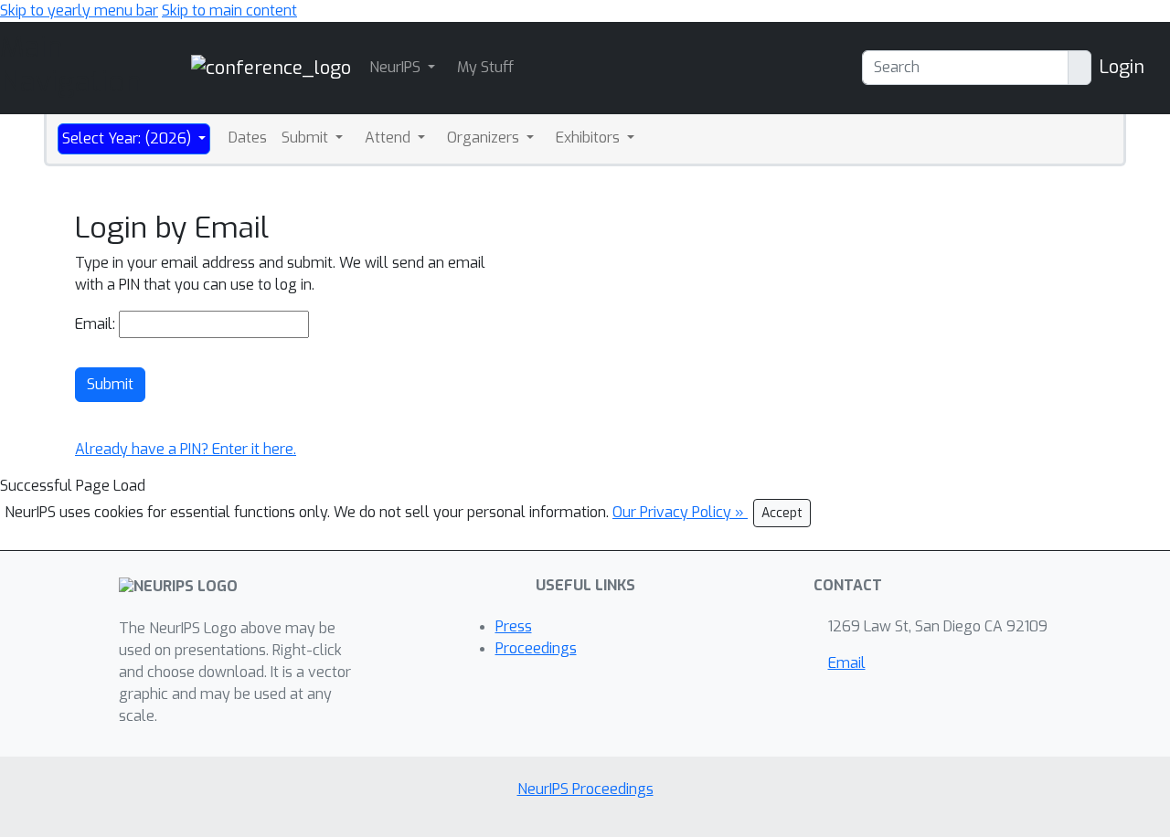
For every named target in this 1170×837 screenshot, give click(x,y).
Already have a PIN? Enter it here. (185, 449)
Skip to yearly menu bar (79, 10)
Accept (782, 513)
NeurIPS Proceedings (585, 789)
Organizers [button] (485, 137)
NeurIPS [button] (396, 67)
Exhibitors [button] (589, 137)
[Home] (271, 67)
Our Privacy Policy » (680, 512)
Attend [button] (389, 137)
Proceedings (536, 648)
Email (847, 663)
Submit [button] (307, 137)
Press (513, 626)
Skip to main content (229, 10)
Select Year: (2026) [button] (128, 138)
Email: (95, 324)
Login (1121, 67)
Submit (110, 384)
